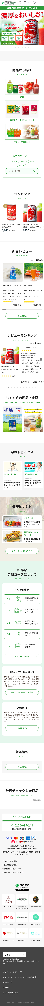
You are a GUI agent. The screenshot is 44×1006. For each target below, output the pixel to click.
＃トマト (21, 166)
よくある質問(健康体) (9, 865)
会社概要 (6, 982)
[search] (34, 171)
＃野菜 (32, 161)
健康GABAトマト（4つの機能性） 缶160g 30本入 (32, 225)
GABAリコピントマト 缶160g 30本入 (11, 225)
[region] (22, 284)
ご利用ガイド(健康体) (9, 861)
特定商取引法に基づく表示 (11, 868)
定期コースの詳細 (22, 656)
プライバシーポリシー (11, 972)
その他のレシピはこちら (22, 550)
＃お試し (22, 161)
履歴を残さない (37, 800)
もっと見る (22, 315)
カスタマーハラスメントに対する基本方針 (18, 977)
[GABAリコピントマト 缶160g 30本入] (11, 212)
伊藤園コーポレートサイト (11, 872)
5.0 (13, 376)
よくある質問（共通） (11, 992)
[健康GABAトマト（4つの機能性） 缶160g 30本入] (32, 212)
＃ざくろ (12, 161)
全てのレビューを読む (30, 382)
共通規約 (6, 987)
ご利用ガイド (22, 728)
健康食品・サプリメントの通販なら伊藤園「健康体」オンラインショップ (22, 853)
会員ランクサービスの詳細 (22, 692)
